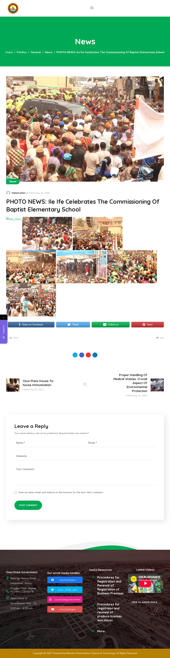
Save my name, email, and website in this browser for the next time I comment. (61, 492)
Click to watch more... (145, 602)
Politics (22, 52)
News (48, 52)
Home (9, 52)
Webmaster (19, 192)
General (36, 52)
